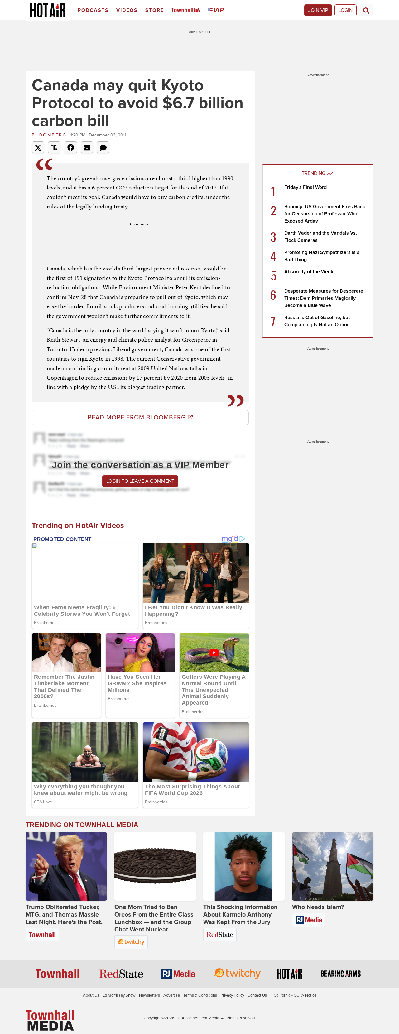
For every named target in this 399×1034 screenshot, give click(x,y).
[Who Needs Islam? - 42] (332, 866)
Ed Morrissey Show (119, 995)
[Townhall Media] (50, 1020)
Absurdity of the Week (308, 272)
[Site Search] (366, 10)
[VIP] (216, 10)
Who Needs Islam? (318, 907)
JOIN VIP (318, 10)
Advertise (171, 995)
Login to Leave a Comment (140, 481)
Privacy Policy (232, 995)
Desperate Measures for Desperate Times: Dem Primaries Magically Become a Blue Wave (323, 298)
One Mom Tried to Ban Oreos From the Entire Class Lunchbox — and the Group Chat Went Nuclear (154, 918)
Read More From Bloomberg (138, 417)
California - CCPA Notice (295, 995)
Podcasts (93, 10)
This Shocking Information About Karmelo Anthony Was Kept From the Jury (240, 914)
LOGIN (346, 10)
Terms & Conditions (200, 995)
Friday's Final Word (305, 187)
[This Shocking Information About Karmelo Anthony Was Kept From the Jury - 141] (244, 866)
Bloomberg (50, 135)
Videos (127, 10)
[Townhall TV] (187, 10)
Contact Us (257, 995)
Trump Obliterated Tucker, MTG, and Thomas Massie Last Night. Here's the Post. (64, 914)
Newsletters (149, 995)
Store (154, 10)
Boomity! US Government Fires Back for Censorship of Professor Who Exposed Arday (324, 213)
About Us (91, 995)
